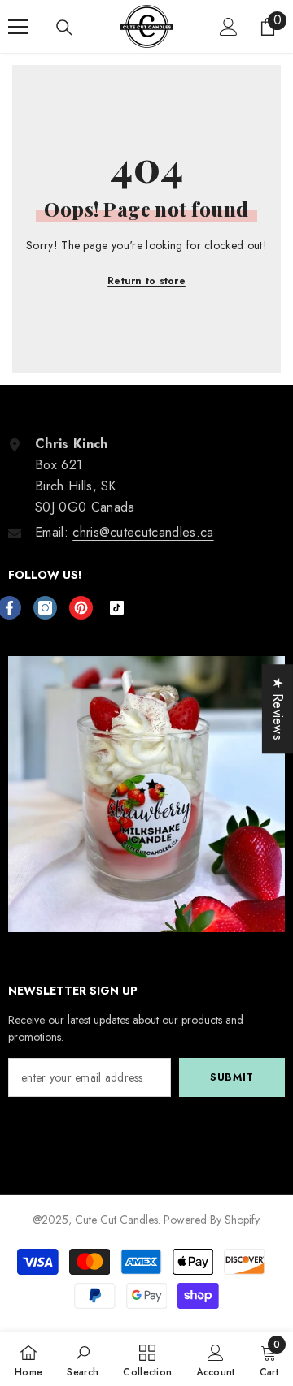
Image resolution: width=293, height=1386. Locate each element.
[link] (82, 1359)
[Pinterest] (81, 608)
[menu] (18, 27)
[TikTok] (117, 608)
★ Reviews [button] (278, 708)
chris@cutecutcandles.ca (142, 532)
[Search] (64, 27)
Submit (232, 1077)
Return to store (146, 281)
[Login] (229, 27)
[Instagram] (45, 608)
